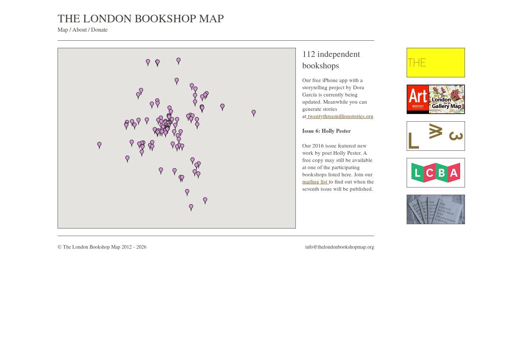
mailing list (315, 181)
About (79, 29)
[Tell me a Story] (307, 115)
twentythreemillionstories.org (341, 115)
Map (63, 29)
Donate (99, 29)
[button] (182, 147)
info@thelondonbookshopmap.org (339, 246)
